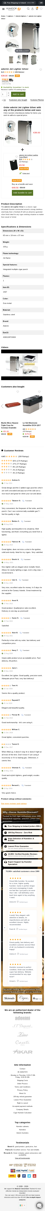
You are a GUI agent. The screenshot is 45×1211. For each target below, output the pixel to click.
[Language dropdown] (22, 1205)
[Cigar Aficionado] (9, 998)
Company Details (22, 1109)
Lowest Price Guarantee (18, 846)
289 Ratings (19, 72)
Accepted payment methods (22, 1106)
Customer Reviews (37, 100)
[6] (9, 72)
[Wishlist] (41, 10)
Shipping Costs (22, 1080)
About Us (22, 1093)
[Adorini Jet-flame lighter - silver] (22, 60)
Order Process (22, 1084)
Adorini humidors (22, 1133)
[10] (16, 456)
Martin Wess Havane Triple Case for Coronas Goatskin (9, 425)
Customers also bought (18, 100)
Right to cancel (22, 1103)
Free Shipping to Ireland (20, 3)
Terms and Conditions (22, 1087)
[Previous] (2, 100)
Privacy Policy (22, 1090)
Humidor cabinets (22, 1126)
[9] (12, 72)
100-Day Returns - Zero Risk (20, 833)
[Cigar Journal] (23, 998)
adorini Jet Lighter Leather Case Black (28, 156)
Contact (22, 1069)
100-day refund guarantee (22, 1096)
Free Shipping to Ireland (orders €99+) (24, 826)
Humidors (22, 1130)
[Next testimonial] (40, 928)
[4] (7, 72)
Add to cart (18, 94)
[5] (32, 159)
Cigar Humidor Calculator (23, 1113)
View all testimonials (22, 1158)
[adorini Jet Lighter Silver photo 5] (11, 60)
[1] (23, 159)
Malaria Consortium (22, 1189)
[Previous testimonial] (5, 928)
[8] (11, 72)
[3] (27, 159)
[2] (5, 72)
